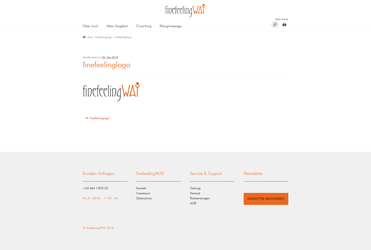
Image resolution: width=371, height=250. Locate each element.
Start (89, 37)
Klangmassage (170, 26)
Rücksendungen (200, 198)
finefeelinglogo (103, 37)
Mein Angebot (117, 26)
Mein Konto (281, 19)
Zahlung (195, 188)
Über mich (90, 26)
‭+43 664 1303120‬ (95, 188)
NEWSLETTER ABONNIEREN (265, 199)
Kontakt (141, 188)
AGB (193, 203)
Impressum (143, 193)
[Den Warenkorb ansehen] (283, 24)
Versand (195, 193)
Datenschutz (144, 198)
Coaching (143, 26)
